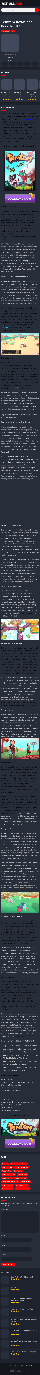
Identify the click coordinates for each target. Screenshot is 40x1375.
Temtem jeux (25, 1182)
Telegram (27, 64)
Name (3, 1236)
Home (3, 19)
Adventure (16, 19)
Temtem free (6, 1171)
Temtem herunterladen (10, 1182)
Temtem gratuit (20, 1178)
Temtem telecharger (22, 1189)
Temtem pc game (22, 1185)
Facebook (4, 64)
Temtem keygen (7, 1185)
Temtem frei (18, 1171)
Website (3, 1255)
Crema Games (29, 119)
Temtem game (22, 1175)
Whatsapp (35, 64)
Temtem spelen (7, 1189)
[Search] (37, 10)
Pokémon (4, 327)
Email (3, 1245)
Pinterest (20, 64)
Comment (5, 1209)
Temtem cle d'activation (19, 1164)
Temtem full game (8, 1175)
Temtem (5, 1164)
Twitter (12, 64)
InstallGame (29, 1366)
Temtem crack (7, 1167)
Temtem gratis (7, 1178)
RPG (13, 31)
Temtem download (21, 1167)
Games (9, 19)
